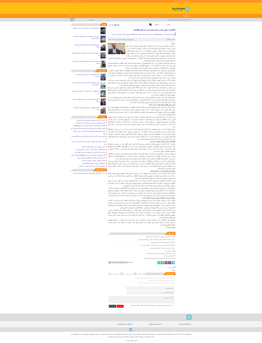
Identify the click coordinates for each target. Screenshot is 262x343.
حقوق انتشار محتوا (184, 324)
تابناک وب (127, 340)
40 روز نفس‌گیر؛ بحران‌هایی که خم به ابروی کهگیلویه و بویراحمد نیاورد (88, 155)
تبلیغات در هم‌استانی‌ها (124, 324)
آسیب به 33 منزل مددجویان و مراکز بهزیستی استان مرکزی (160, 237)
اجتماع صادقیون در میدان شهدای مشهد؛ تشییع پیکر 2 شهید (86, 109)
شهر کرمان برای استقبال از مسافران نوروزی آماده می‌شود (157, 258)
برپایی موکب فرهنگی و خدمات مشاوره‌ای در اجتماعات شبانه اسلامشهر (86, 37)
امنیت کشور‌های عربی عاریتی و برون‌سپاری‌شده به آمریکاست (87, 75)
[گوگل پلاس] (166, 262)
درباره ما (80, 1)
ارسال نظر (120, 306)
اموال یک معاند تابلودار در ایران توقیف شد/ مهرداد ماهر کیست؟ (89, 152)
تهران (104, 24)
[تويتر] (162, 262)
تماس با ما (73, 1)
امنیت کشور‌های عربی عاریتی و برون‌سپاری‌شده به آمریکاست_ (176, 20)
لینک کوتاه (130, 262)
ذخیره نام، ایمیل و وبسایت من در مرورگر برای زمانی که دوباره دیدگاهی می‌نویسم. (150, 305)
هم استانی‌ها (186, 16)
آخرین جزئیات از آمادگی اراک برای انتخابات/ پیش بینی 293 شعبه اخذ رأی (156, 239)
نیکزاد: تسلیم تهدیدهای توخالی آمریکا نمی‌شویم (162, 242)
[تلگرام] (74, 15)
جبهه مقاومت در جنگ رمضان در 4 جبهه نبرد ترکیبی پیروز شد (85, 92)
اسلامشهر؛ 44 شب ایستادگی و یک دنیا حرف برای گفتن (86, 28)
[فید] (71, 15)
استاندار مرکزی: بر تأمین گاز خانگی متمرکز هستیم (162, 248)
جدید (102, 117)
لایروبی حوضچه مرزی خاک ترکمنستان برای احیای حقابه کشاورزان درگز (86, 84)
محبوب (88, 117)
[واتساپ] (158, 262)
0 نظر (157, 24)
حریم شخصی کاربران (155, 324)
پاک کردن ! (112, 306)
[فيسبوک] (169, 262)
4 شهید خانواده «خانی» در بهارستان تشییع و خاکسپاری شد (85, 54)
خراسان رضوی (102, 71)
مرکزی (168, 24)
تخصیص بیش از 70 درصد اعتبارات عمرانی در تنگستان (92, 166)
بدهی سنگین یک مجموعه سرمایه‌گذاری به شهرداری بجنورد (91, 158)
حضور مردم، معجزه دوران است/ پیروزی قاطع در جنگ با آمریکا (85, 100)
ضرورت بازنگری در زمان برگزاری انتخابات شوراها (93, 147)
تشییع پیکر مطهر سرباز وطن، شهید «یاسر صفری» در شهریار (86, 46)
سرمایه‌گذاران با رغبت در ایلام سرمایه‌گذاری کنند (93, 163)
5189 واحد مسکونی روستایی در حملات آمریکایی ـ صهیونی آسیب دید (157, 245)
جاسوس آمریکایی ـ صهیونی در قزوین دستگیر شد (93, 161)
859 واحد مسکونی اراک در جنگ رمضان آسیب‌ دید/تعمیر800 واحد (154, 30)
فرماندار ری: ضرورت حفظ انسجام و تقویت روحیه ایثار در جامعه (85, 62)
